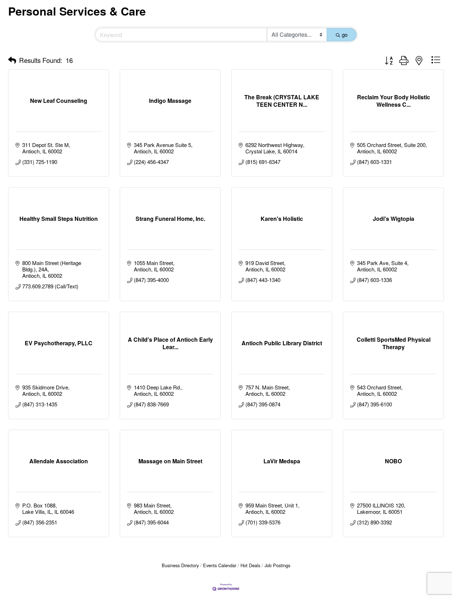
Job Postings (277, 565)
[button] (12, 60)
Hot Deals (250, 565)
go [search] (344, 34)
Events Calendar (219, 565)
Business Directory (180, 565)
